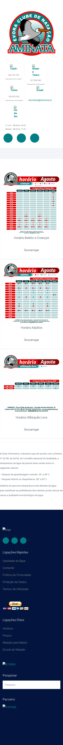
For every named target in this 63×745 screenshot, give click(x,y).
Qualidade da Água (14, 561)
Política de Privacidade (17, 575)
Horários (8, 628)
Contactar (8, 568)
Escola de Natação (14, 649)
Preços (7, 635)
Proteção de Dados (14, 582)
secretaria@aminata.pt (40, 100)
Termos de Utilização (16, 589)
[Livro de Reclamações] (31, 664)
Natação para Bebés (15, 642)
